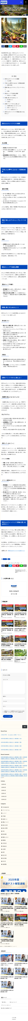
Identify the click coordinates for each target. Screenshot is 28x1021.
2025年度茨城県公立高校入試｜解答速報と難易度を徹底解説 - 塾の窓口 (14, 776)
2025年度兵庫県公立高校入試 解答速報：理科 (11, 742)
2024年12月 (3, 796)
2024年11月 (3, 799)
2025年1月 (3, 793)
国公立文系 (5, 825)
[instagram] (16, 594)
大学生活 (5, 843)
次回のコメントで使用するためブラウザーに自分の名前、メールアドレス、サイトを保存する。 (14, 712)
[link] (12, 594)
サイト (4, 706)
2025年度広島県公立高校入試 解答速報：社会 (11, 769)
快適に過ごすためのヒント (11, 97)
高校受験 (5, 864)
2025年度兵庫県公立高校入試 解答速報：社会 (11, 738)
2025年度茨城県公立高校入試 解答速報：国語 (11, 765)
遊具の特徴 (9, 85)
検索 (25, 726)
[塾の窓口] (4, 2)
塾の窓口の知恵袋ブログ (6, 1008)
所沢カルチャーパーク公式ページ (16, 550)
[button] (3, 46)
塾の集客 (5, 834)
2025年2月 (3, 790)
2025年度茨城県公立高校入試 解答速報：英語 (11, 757)
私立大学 (5, 855)
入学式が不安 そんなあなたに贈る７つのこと (11, 734)
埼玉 (8, 12)
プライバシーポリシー (6, 1005)
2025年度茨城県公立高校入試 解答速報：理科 (11, 761)
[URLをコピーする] (25, 46)
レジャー (3, 12)
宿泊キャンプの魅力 (11, 95)
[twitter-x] (14, 594)
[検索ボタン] (21, 2)
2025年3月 (3, 787)
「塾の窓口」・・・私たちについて (9, 1002)
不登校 (4, 816)
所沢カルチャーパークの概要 (12, 79)
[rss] (15, 1017)
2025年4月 (3, 784)
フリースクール (6, 810)
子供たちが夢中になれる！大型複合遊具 (15, 83)
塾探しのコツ (5, 837)
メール (5, 701)
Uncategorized (6, 807)
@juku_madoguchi (14, 591)
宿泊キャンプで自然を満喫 (11, 93)
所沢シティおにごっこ (12, 107)
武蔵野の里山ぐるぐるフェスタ (14, 105)
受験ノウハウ (5, 822)
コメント (5, 679)
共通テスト (5, 819)
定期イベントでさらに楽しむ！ (12, 103)
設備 (8, 91)
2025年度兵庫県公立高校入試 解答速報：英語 (11, 746)
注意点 (8, 101)
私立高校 (5, 858)
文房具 (4, 849)
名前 (4, 696)
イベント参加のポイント (12, 109)
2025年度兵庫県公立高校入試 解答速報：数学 (11, 749)
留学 (4, 852)
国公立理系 (5, 828)
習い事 (4, 861)
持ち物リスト (10, 99)
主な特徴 (9, 80)
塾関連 (4, 840)
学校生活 (5, 846)
